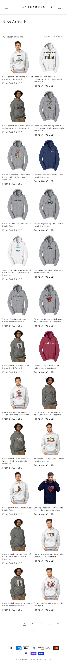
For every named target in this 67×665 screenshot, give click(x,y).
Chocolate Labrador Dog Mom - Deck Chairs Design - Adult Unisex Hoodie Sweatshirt (49, 128)
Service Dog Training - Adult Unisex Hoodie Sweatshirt (49, 224)
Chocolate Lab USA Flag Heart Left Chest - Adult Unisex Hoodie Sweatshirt (16, 556)
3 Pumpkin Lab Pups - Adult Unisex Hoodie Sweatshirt (49, 459)
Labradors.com (28, 659)
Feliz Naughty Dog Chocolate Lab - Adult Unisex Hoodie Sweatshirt (48, 413)
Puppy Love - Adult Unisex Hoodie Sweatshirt (48, 604)
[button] (6, 7)
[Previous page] (7, 623)
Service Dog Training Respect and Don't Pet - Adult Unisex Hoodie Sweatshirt (16, 272)
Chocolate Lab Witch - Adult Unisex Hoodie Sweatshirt (17, 509)
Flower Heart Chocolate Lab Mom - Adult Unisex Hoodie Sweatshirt (48, 320)
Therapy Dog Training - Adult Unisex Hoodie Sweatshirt (49, 271)
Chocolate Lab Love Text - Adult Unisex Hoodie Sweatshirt (15, 366)
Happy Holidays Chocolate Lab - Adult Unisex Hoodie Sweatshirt (16, 413)
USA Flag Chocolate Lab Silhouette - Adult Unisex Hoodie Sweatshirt (49, 509)
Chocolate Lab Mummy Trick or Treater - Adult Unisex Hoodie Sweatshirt (15, 461)
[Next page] (33, 630)
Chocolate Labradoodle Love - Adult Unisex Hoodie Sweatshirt (17, 604)
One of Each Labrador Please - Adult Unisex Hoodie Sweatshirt (49, 555)
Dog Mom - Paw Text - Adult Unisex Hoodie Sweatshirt (48, 175)
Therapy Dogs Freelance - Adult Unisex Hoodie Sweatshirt (15, 320)
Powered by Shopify (43, 659)
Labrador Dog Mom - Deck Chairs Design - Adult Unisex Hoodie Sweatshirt (16, 177)
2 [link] (24, 623)
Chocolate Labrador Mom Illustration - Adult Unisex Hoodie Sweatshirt (48, 79)
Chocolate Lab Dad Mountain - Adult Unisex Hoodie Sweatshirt (17, 77)
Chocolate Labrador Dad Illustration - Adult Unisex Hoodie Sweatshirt (17, 126)
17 (58, 623)
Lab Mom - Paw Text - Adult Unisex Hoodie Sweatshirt (16, 224)
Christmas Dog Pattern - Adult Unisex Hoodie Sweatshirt (46, 366)
